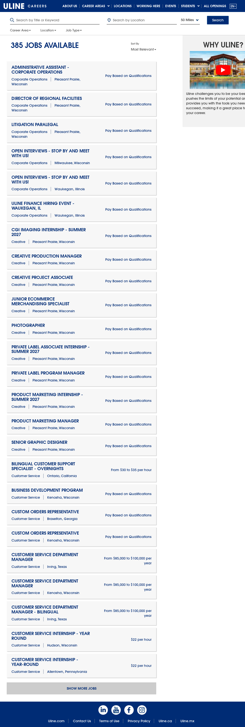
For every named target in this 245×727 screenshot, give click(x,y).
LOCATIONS (123, 6)
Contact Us (82, 721)
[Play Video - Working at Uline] (223, 70)
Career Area (19, 30)
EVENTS (170, 6)
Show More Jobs (81, 688)
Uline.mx (187, 721)
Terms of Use (109, 721)
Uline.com (56, 721)
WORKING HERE (148, 6)
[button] (233, 6)
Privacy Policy (139, 721)
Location (47, 30)
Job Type (72, 30)
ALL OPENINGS (215, 6)
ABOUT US (69, 6)
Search (218, 20)
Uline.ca (165, 721)
